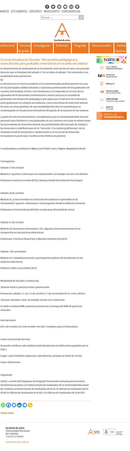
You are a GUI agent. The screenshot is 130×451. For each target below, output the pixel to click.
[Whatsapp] (3, 405)
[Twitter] (14, 405)
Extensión (62, 45)
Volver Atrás (7, 412)
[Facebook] (8, 405)
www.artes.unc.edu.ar (17, 441)
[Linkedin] (19, 405)
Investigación (42, 45)
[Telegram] (24, 405)
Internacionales (101, 45)
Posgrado (80, 45)
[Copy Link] (30, 405)
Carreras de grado (24, 48)
